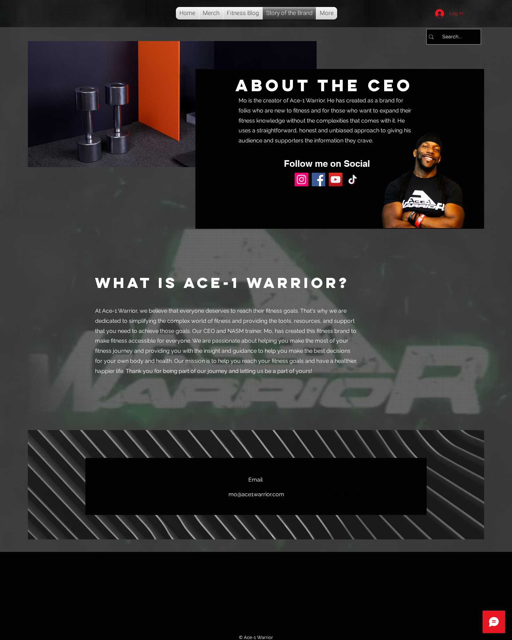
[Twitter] (346, 494)
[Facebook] (318, 179)
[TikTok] (352, 179)
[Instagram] (301, 179)
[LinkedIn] (357, 494)
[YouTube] (335, 179)
